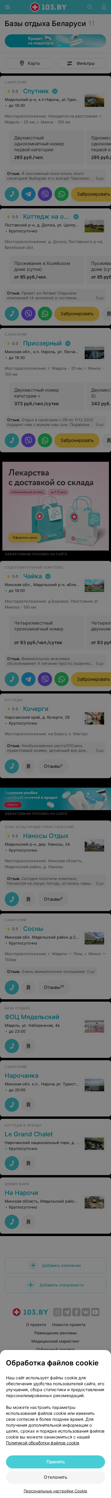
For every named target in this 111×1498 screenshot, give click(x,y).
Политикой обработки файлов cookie (42, 1442)
